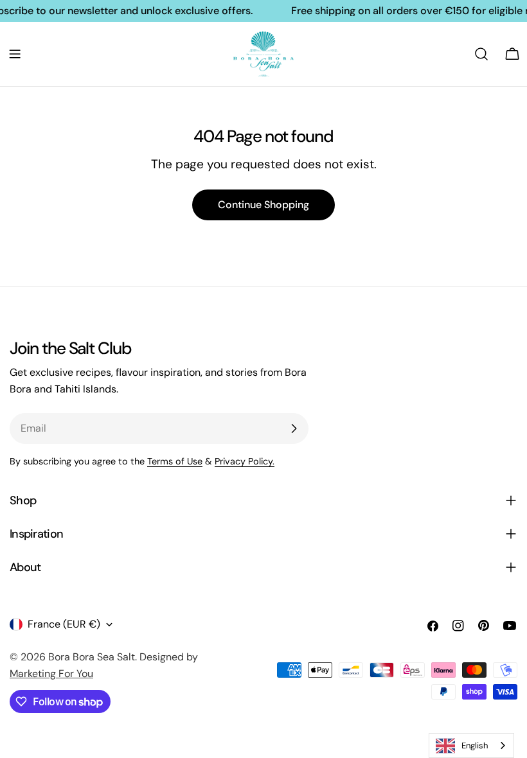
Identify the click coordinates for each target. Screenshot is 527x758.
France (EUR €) (64, 624)
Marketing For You (51, 673)
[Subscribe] (293, 428)
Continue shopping (263, 204)
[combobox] (471, 745)
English (474, 745)
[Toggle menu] (15, 54)
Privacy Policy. (244, 461)
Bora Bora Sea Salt (91, 657)
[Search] (481, 54)
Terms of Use (174, 461)
